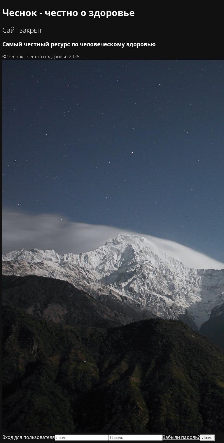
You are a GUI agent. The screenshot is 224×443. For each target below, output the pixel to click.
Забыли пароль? (181, 437)
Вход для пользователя (28, 437)
